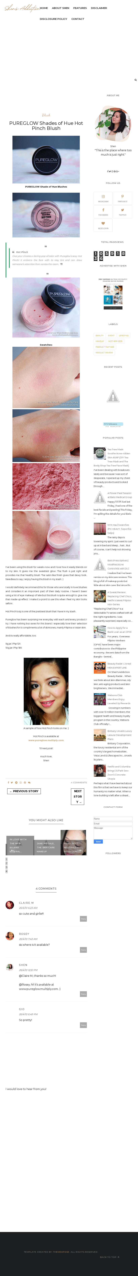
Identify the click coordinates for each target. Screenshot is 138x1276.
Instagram (103, 201)
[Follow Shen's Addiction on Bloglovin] (113, 426)
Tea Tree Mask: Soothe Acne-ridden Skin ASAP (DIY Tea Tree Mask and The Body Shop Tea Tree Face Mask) (112, 457)
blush (46, 115)
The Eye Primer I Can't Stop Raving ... (74, 847)
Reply (83, 919)
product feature (105, 347)
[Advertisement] (67, 101)
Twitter (122, 215)
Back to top (108, 1257)
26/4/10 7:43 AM (28, 938)
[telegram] (16, 783)
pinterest (122, 201)
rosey (24, 933)
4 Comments (79, 782)
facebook (103, 215)
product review (104, 352)
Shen (23, 965)
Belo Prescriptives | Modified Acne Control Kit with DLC (118, 564)
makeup (100, 341)
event (111, 335)
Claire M (26, 902)
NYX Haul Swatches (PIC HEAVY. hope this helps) (119, 529)
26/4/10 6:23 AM (28, 907)
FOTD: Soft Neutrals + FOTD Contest (46, 847)
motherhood (115, 341)
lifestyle (124, 335)
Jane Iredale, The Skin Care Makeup (19, 847)
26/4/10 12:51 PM (28, 970)
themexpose (61, 1252)
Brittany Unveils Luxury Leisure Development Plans (120, 735)
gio (22, 1009)
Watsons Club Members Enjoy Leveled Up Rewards (119, 699)
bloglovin (103, 228)
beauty (100, 335)
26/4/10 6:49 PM (28, 1014)
